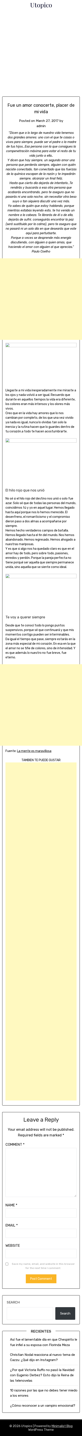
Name (11, 1205)
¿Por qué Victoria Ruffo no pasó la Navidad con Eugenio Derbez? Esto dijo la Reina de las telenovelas (42, 1375)
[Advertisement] (41, 54)
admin (41, 126)
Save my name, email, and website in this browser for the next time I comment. (43, 1266)
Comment (14, 1144)
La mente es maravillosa (34, 751)
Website (12, 1245)
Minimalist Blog (62, 1426)
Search (13, 1302)
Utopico (41, 5)
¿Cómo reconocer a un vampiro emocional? (42, 1406)
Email (11, 1225)
